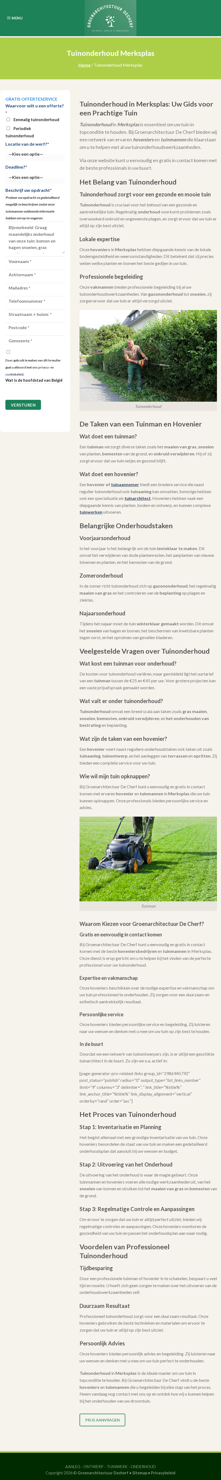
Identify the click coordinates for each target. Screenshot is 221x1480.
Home (84, 64)
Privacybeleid (163, 1473)
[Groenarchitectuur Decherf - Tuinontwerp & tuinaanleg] (110, 18)
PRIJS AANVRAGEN (102, 1420)
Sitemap (139, 1473)
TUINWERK (117, 1466)
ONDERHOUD (143, 1466)
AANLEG (72, 1466)
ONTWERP (93, 1466)
